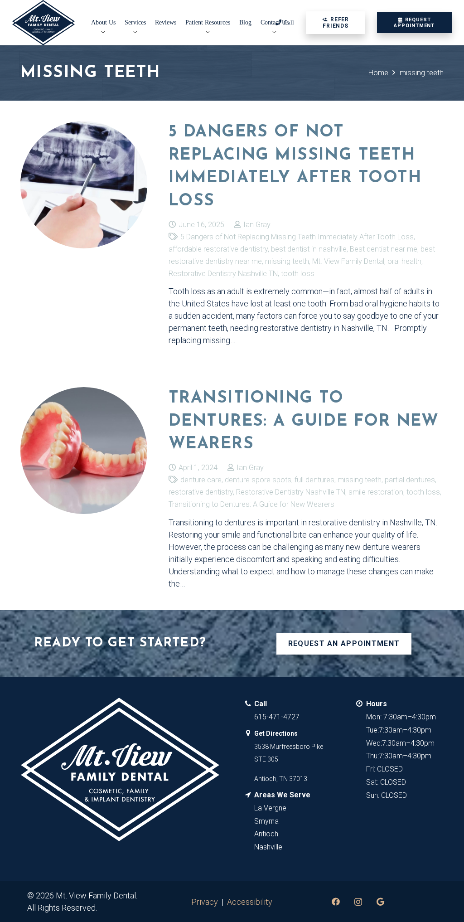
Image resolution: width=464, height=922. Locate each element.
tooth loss (297, 273)
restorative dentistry (201, 492)
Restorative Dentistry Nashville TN (223, 273)
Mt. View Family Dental (348, 261)
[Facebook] (336, 902)
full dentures (314, 480)
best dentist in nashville (309, 249)
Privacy (204, 902)
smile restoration (375, 492)
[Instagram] (358, 902)
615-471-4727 (277, 717)
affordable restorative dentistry (218, 249)
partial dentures (410, 480)
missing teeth (287, 261)
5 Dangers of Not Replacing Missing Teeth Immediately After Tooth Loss (297, 237)
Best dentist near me (383, 249)
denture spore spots (258, 480)
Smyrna (266, 821)
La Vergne (270, 808)
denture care (201, 480)
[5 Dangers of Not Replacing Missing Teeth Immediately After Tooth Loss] (83, 184)
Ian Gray (257, 224)
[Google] (380, 902)
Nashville (268, 847)
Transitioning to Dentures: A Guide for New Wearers (304, 421)
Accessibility (249, 902)
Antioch (266, 834)
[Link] (43, 22)
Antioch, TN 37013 (280, 778)
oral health (404, 261)
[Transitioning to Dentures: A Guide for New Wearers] (83, 450)
